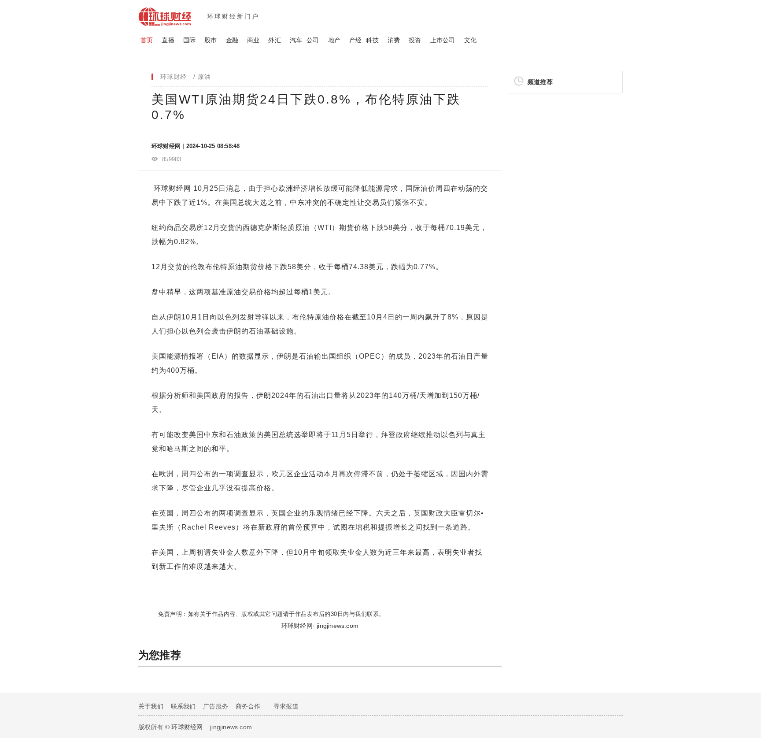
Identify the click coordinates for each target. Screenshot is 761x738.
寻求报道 (286, 706)
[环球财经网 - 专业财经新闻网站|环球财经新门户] (168, 15)
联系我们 (183, 706)
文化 (470, 40)
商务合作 (248, 706)
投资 (415, 40)
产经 (355, 40)
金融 (232, 40)
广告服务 (215, 706)
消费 (394, 40)
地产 (334, 40)
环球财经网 (172, 188)
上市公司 (442, 40)
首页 (146, 40)
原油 (204, 76)
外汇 (274, 40)
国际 (189, 40)
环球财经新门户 (233, 16)
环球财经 (173, 76)
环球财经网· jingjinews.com (319, 625)
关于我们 (150, 706)
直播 (168, 40)
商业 (253, 40)
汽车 (296, 40)
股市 (210, 40)
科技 (372, 40)
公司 (313, 40)
